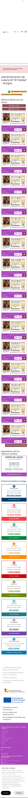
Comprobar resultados (14, 474)
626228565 (4, 762)
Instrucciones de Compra (6, 738)
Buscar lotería (14, 105)
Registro (3, 743)
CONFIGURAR (15, 784)
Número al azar (14, 109)
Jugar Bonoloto (14, 595)
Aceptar (5, 793)
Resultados (3, 733)
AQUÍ (7, 788)
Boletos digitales (4, 741)
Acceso (17, 32)
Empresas (3, 736)
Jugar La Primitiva (14, 538)
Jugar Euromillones (14, 499)
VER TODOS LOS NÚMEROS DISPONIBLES (16, 445)
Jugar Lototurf (14, 557)
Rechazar (19, 793)
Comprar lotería (4, 732)
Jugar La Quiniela (14, 576)
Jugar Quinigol (14, 614)
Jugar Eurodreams (14, 633)
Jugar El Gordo (14, 518)
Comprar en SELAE (5, 739)
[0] (22, 32)
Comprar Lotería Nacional (14, 652)
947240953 (5, 759)
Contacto (3, 735)
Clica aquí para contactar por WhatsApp (11, 760)
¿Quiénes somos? (5, 731)
